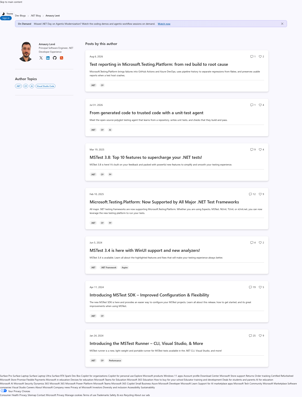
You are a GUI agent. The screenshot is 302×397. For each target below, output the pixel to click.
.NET (18, 86)
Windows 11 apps (173, 375)
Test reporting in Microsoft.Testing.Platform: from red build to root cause (159, 64)
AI (32, 86)
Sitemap (32, 395)
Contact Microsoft (46, 395)
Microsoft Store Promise (13, 379)
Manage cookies (73, 395)
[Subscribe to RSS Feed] (61, 59)
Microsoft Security (23, 383)
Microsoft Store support (232, 375)
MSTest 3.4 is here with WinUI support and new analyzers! (145, 250)
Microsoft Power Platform (79, 383)
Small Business (143, 383)
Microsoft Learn (189, 383)
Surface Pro (6, 375)
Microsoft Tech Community (247, 383)
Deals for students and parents (238, 379)
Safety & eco (116, 395)
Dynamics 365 (41, 383)
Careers (31, 387)
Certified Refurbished (282, 375)
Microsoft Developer (169, 383)
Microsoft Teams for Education (110, 379)
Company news (61, 387)
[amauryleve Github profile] (55, 59)
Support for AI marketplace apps (215, 383)
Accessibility (134, 387)
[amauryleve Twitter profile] (41, 59)
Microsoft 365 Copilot (123, 383)
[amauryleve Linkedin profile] (48, 59)
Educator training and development (203, 379)
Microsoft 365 (57, 383)
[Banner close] (282, 24)
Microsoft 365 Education (140, 379)
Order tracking (262, 375)
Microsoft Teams (102, 383)
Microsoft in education (58, 379)
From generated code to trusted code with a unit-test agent (146, 112)
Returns (250, 375)
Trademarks (103, 395)
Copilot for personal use (121, 375)
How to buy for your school (168, 379)
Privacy (61, 395)
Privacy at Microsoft (81, 387)
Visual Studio (19, 387)
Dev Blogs (20, 15)
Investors (97, 387)
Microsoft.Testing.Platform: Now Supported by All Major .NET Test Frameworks (164, 201)
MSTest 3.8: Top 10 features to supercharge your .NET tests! (146, 157)
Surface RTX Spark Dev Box (66, 375)
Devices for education (82, 379)
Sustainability (148, 387)
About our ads (142, 395)
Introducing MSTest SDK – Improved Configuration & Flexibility (149, 294)
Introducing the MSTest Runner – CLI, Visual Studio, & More (146, 343)
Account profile (192, 375)
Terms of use (89, 395)
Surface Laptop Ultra (40, 375)
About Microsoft (44, 387)
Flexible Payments (35, 379)
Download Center (209, 375)
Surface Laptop (21, 375)
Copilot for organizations (94, 375)
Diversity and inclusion (115, 387)
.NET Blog (36, 15)
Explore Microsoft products (148, 375)
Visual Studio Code (45, 86)
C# (25, 86)
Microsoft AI (6, 383)
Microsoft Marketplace (275, 383)
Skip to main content (11, 1)
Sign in (5, 17)
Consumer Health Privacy (13, 395)
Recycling (129, 395)
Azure (155, 383)
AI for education (264, 379)
